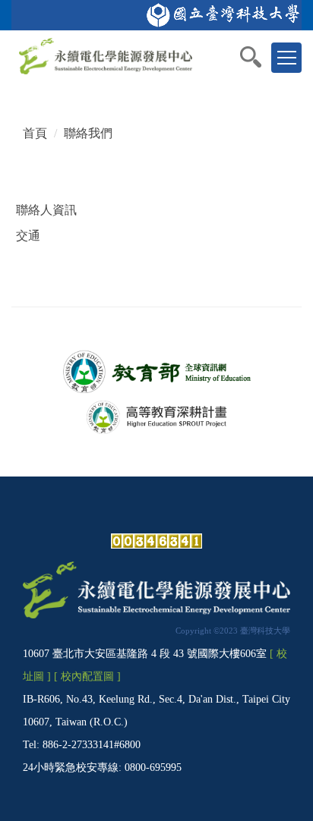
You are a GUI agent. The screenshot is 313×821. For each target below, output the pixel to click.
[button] (258, 57)
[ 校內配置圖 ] (87, 676)
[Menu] (286, 57)
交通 (28, 235)
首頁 (35, 133)
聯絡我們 (88, 133)
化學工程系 (141, 45)
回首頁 (35, 45)
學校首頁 (83, 45)
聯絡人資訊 (46, 209)
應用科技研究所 (216, 45)
